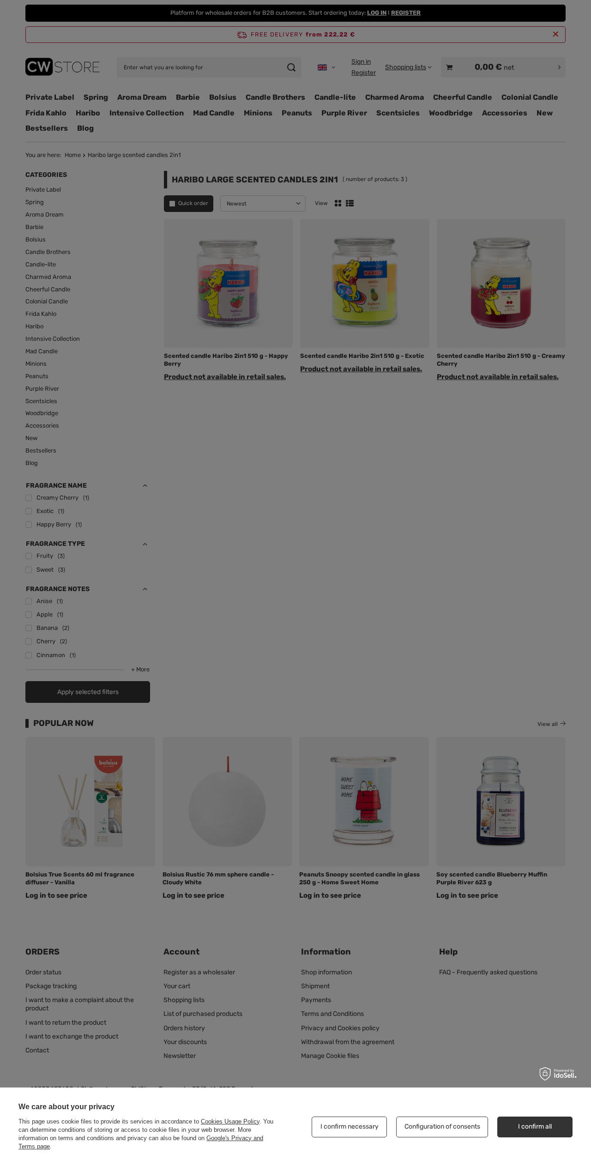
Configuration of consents (442, 1126)
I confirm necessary (349, 1126)
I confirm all (535, 1126)
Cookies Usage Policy (230, 1121)
